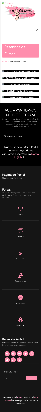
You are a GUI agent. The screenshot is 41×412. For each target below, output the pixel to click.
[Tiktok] (7, 360)
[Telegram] (7, 354)
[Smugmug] (13, 360)
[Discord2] (19, 354)
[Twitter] (26, 354)
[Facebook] (13, 354)
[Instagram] (32, 354)
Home (4, 61)
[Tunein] (19, 360)
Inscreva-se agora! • (14, 136)
